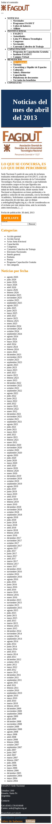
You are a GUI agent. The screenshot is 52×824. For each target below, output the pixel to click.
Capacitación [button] (16, 49)
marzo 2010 (12, 703)
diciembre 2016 (14, 569)
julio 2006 (11, 763)
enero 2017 (12, 566)
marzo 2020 (12, 468)
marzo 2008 (12, 739)
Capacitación (19, 75)
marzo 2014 (12, 654)
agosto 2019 (12, 486)
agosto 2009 (12, 716)
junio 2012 (12, 664)
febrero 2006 (13, 770)
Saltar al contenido (9, 2)
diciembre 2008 (14, 721)
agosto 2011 (12, 682)
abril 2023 (11, 372)
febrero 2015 (13, 626)
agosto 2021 (12, 424)
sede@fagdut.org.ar (18, 808)
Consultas (14, 83)
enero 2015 (12, 628)
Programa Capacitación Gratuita (21, 262)
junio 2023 (12, 367)
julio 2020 (11, 458)
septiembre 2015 (14, 608)
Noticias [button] (13, 18)
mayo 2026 (12, 285)
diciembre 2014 (14, 631)
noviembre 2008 (14, 724)
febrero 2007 (13, 760)
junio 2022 (12, 398)
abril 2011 (11, 685)
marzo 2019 (12, 499)
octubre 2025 (13, 300)
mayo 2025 (12, 313)
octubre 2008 (13, 726)
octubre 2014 (13, 636)
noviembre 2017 (14, 540)
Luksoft (18, 813)
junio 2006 (12, 765)
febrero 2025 (13, 321)
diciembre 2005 (14, 773)
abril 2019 (11, 496)
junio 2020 (12, 460)
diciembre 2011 (14, 675)
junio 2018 (12, 522)
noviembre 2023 (14, 357)
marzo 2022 (12, 406)
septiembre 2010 (14, 693)
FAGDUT (18, 33)
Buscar (32, 224)
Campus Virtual (21, 57)
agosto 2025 (12, 305)
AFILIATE (11, 218)
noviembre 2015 (14, 602)
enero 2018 (12, 535)
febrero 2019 (13, 502)
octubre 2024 (13, 331)
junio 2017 (12, 553)
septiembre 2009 (14, 713)
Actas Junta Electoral (16, 241)
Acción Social (13, 239)
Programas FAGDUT (23, 23)
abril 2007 (11, 755)
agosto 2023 (12, 365)
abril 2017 (11, 558)
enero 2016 (12, 597)
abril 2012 (11, 670)
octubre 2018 (13, 512)
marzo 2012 (12, 672)
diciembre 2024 (14, 326)
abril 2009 (11, 719)
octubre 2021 (13, 419)
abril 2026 (11, 287)
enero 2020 (12, 473)
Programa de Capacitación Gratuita (30, 52)
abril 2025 (11, 316)
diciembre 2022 (14, 383)
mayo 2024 (12, 341)
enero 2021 (12, 442)
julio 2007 (11, 750)
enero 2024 (12, 352)
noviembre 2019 (14, 478)
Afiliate (16, 28)
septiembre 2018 (14, 514)
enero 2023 (12, 380)
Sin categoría (13, 265)
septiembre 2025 (14, 303)
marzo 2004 (12, 781)
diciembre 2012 (14, 659)
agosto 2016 (12, 579)
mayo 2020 (12, 463)
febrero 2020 (13, 471)
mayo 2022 (12, 401)
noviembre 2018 (14, 509)
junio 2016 (12, 584)
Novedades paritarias (13, 817)
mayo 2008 (12, 734)
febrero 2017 (13, 564)
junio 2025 (12, 310)
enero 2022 (12, 411)
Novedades (18, 21)
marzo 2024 (12, 347)
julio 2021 (11, 427)
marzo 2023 (12, 375)
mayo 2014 (12, 649)
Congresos (18, 41)
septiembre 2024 (14, 334)
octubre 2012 (13, 662)
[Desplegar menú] (2, 13)
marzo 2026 (12, 290)
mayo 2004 (12, 778)
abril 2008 (11, 737)
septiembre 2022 (14, 390)
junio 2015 (12, 615)
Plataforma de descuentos (25, 77)
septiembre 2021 (14, 421)
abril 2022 (11, 403)
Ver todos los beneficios (24, 80)
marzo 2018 (12, 530)
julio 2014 (11, 644)
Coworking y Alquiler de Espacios (30, 67)
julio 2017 (11, 551)
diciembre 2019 (14, 476)
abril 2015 (11, 620)
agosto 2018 (12, 517)
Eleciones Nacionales (16, 252)
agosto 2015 (12, 610)
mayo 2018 (12, 525)
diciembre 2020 (14, 445)
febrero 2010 (13, 706)
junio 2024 (12, 339)
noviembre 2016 (14, 571)
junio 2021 (12, 429)
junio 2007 (12, 752)
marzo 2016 (12, 592)
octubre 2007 (13, 744)
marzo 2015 (12, 623)
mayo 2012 (12, 667)
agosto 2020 (12, 455)
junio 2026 (12, 282)
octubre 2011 (13, 677)
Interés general (13, 254)
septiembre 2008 (14, 729)
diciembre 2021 (14, 414)
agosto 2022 (12, 393)
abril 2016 (11, 589)
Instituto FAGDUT (22, 54)
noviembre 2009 (14, 711)
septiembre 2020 (14, 452)
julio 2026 (11, 279)
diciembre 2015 (14, 600)
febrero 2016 (13, 595)
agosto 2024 (12, 336)
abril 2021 (11, 434)
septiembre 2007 (14, 747)
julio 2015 (11, 613)
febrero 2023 (13, 378)
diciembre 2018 (14, 507)
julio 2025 (11, 308)
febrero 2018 (13, 533)
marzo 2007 (12, 757)
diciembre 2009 (14, 708)
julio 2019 (11, 489)
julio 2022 (11, 396)
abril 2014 (11, 651)
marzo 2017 (12, 561)
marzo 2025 (12, 318)
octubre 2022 (13, 388)
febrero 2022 (13, 409)
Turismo (17, 64)
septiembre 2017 (14, 546)
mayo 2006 (12, 768)
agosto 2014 (12, 641)
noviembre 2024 (14, 328)
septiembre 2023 (14, 362)
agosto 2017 (12, 548)
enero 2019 (12, 504)
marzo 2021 (12, 437)
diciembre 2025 (14, 295)
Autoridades (19, 36)
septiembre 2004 (14, 775)
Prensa (10, 259)
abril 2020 (11, 465)
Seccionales (18, 44)
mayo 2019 (12, 494)
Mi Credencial (20, 62)
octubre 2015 (13, 605)
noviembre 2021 (14, 416)
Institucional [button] (16, 31)
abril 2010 (11, 701)
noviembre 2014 (14, 633)
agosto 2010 (12, 695)
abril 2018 (11, 527)
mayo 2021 (12, 432)
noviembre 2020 (14, 447)
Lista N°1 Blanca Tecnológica (27, 39)
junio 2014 (12, 646)
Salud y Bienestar (21, 72)
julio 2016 (11, 582)
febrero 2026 (13, 292)
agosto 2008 (12, 732)
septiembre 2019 (14, 483)
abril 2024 (11, 344)
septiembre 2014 (14, 639)
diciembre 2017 (14, 538)
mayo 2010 (12, 698)
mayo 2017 (12, 556)
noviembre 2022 (14, 385)
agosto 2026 (12, 277)
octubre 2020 (13, 450)
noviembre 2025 (14, 297)
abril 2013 (11, 657)
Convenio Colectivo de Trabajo (28, 46)
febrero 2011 (12, 688)
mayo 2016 (12, 587)
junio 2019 (12, 491)
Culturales (18, 70)
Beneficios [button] (14, 59)
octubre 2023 (13, 359)
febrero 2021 (13, 440)
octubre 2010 (13, 690)
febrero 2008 (13, 742)
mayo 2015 (12, 618)
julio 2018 (11, 520)
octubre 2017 (13, 543)
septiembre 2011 (14, 680)
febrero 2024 (13, 349)
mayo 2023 (12, 370)
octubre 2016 (13, 574)
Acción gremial (14, 236)
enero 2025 (12, 323)
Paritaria (10, 257)
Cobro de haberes (22, 26)
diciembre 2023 (14, 354)
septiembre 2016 (14, 577)
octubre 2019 (13, 481)
